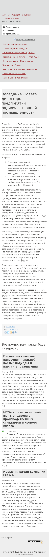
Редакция (16, 15)
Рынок (32, 52)
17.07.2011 (10, 327)
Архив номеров (12, 34)
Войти (5, 21)
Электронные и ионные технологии (20, 69)
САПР (36, 56)
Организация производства (15, 48)
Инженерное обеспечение (15, 44)
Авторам (6, 15)
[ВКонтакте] (5, 332)
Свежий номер (12, 27)
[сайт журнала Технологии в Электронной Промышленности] (40, 537)
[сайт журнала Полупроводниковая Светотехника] (16, 542)
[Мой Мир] (13, 332)
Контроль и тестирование (15, 52)
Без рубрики (12, 329)
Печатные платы (10, 61)
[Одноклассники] (11, 332)
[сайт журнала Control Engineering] (8, 547)
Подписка (10, 30)
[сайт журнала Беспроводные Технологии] (35, 542)
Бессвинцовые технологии (15, 77)
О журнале (26, 15)
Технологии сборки (12, 65)
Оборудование (26, 61)
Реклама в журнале (11, 18)
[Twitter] (8, 332)
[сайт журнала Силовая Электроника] (24, 537)
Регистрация (15, 21)
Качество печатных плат (14, 73)
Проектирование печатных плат (18, 56)
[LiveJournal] (16, 332)
